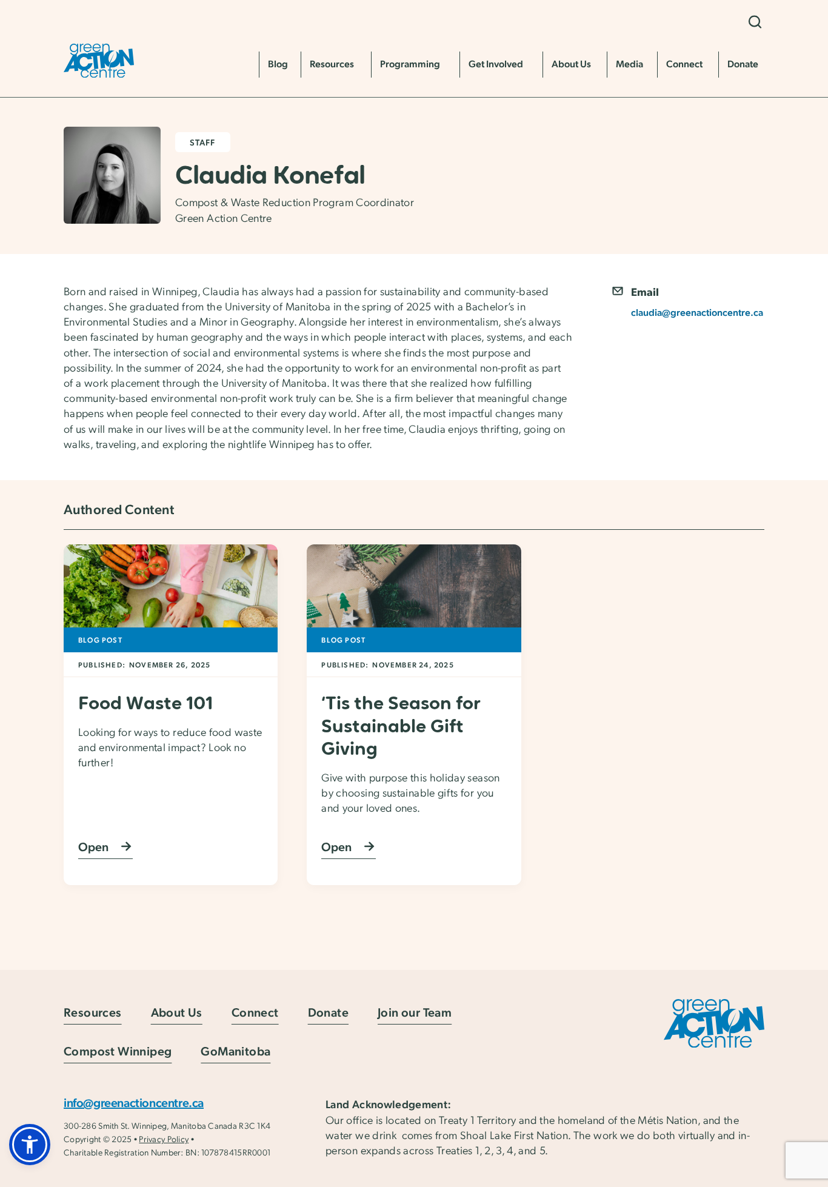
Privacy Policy (164, 1138)
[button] (754, 22)
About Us (176, 1012)
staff (203, 141)
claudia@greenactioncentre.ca (697, 312)
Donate (328, 1012)
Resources (93, 1012)
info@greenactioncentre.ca (134, 1102)
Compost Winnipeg (118, 1050)
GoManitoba (235, 1050)
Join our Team (415, 1012)
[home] (99, 60)
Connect (255, 1012)
